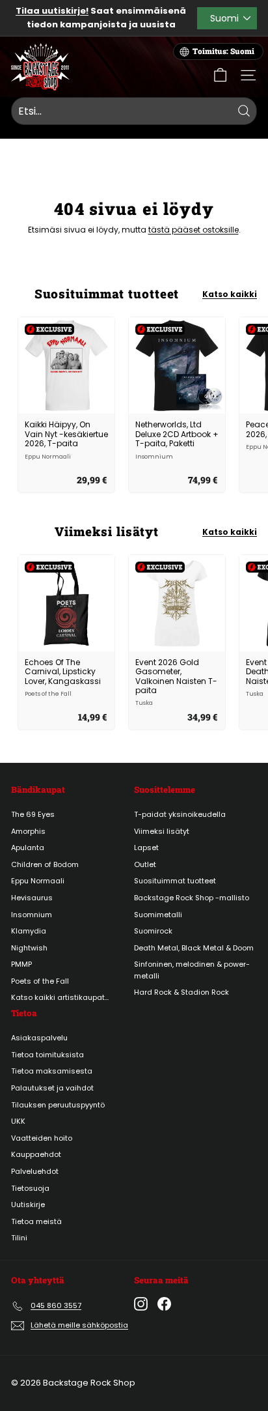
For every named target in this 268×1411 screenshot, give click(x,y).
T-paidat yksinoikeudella (180, 814)
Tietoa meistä (36, 1221)
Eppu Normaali (37, 881)
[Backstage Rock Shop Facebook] (164, 1304)
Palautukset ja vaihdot (52, 1088)
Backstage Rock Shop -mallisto (191, 897)
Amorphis (28, 831)
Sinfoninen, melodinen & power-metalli (192, 970)
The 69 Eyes (33, 814)
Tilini (19, 1238)
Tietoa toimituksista (47, 1054)
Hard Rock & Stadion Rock (181, 992)
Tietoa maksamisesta (51, 1071)
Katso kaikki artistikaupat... (60, 997)
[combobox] (134, 111)
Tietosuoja (30, 1188)
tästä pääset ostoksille (193, 229)
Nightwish (29, 948)
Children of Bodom (45, 864)
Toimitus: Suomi (223, 51)
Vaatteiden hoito (41, 1138)
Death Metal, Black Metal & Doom (194, 948)
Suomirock (153, 931)
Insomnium (31, 914)
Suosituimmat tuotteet (175, 881)
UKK (18, 1121)
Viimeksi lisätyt (161, 831)
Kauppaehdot (36, 1154)
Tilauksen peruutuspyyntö (58, 1105)
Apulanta (27, 847)
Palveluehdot (35, 1171)
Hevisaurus (32, 897)
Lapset (146, 847)
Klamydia (28, 931)
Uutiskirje (28, 1204)
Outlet (145, 864)
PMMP (21, 964)
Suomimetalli (158, 914)
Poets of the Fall (40, 981)
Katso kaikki (229, 294)
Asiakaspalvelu (39, 1038)
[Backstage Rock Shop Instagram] (141, 1304)
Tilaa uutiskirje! (52, 11)
